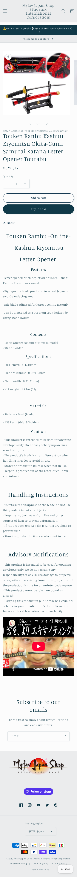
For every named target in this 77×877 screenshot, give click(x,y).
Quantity (8, 176)
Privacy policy (59, 863)
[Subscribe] (65, 736)
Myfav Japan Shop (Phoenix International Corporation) (42, 858)
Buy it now (38, 209)
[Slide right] (47, 124)
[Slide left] (30, 124)
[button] (5, 11)
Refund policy (41, 863)
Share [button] (11, 222)
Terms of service (40, 869)
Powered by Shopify (20, 863)
